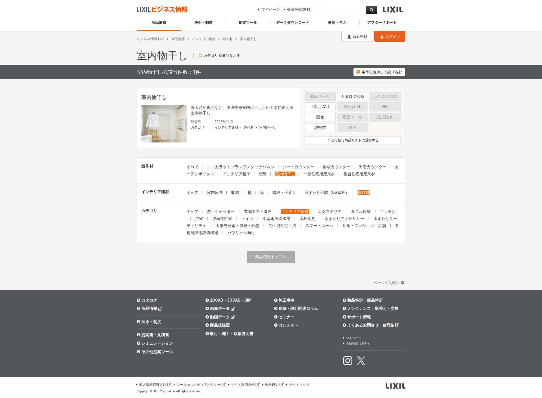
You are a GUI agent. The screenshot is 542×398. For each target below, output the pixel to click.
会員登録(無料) (299, 9)
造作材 (249, 127)
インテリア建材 (226, 127)
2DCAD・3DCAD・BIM (231, 300)
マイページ (270, 9)
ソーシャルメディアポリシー (199, 385)
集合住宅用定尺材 (359, 174)
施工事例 (286, 300)
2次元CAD (320, 106)
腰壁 (263, 174)
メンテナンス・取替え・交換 (373, 308)
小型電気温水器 (277, 218)
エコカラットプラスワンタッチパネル (240, 167)
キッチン (388, 211)
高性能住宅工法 (282, 225)
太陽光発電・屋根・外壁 (238, 225)
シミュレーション (157, 343)
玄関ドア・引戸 (258, 211)
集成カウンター (336, 167)
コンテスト (288, 325)
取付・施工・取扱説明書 (231, 333)
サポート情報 (359, 317)
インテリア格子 (236, 174)
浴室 (199, 218)
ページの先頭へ (387, 283)
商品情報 (149, 308)
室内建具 (215, 192)
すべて (192, 167)
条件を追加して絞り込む (382, 72)
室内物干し (267, 127)
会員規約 (272, 385)
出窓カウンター (372, 167)
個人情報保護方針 (152, 385)
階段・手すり (284, 192)
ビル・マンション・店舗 (364, 225)
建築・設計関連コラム (298, 308)
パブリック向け (241, 232)
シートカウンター (298, 167)
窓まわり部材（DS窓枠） (327, 192)
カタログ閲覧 (352, 96)
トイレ (247, 218)
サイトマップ (299, 385)
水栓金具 (308, 218)
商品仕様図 (220, 325)
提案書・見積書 (155, 334)
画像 (320, 117)
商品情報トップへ (271, 256)
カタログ (149, 300)
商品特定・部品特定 (365, 300)
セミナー (286, 317)
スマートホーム (319, 225)
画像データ (220, 308)
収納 (235, 192)
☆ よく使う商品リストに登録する (353, 140)
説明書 (320, 127)
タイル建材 (361, 211)
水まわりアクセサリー (345, 218)
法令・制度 (151, 321)
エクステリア (330, 211)
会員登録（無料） (358, 343)
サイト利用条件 (243, 385)
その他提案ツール (157, 351)
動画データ (220, 317)
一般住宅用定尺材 (319, 174)
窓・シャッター (221, 211)
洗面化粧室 (222, 218)
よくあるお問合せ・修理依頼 (373, 325)
